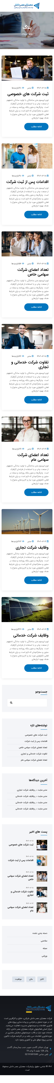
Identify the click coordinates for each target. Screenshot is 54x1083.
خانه (31, 34)
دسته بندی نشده (40, 933)
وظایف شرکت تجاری (32, 547)
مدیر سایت (42, 790)
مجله (45, 948)
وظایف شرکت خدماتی (30, 635)
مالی (31, 979)
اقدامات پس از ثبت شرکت (27, 182)
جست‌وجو (41, 692)
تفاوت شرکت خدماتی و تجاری (29, 364)
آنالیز (42, 979)
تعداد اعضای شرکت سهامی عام (32, 457)
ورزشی (44, 956)
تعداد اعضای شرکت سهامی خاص (32, 272)
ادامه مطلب (36, 126)
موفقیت (18, 979)
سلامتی (44, 940)
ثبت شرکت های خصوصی (27, 94)
